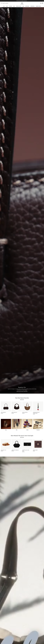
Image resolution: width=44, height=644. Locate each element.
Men (14, 6)
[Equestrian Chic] (22, 200)
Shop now (22, 399)
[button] (43, 0)
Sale (4, 6)
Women (10, 6)
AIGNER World (38, 6)
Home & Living (18, 6)
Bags (7, 6)
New (23, 6)
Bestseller (27, 6)
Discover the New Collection (22, 391)
